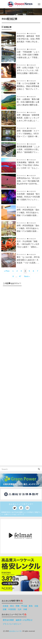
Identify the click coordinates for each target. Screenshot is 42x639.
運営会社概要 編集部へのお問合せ (18, 620)
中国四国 (12, 609)
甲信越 (24, 606)
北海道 (5, 606)
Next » (27, 276)
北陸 (36, 606)
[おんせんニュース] (19, 4)
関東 (17, 606)
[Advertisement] (21, 376)
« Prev (6, 271)
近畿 (4, 609)
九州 (19, 609)
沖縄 (25, 609)
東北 (12, 606)
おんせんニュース (15, 631)
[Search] (39, 469)
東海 (31, 606)
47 (20, 276)
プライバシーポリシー (12, 624)
